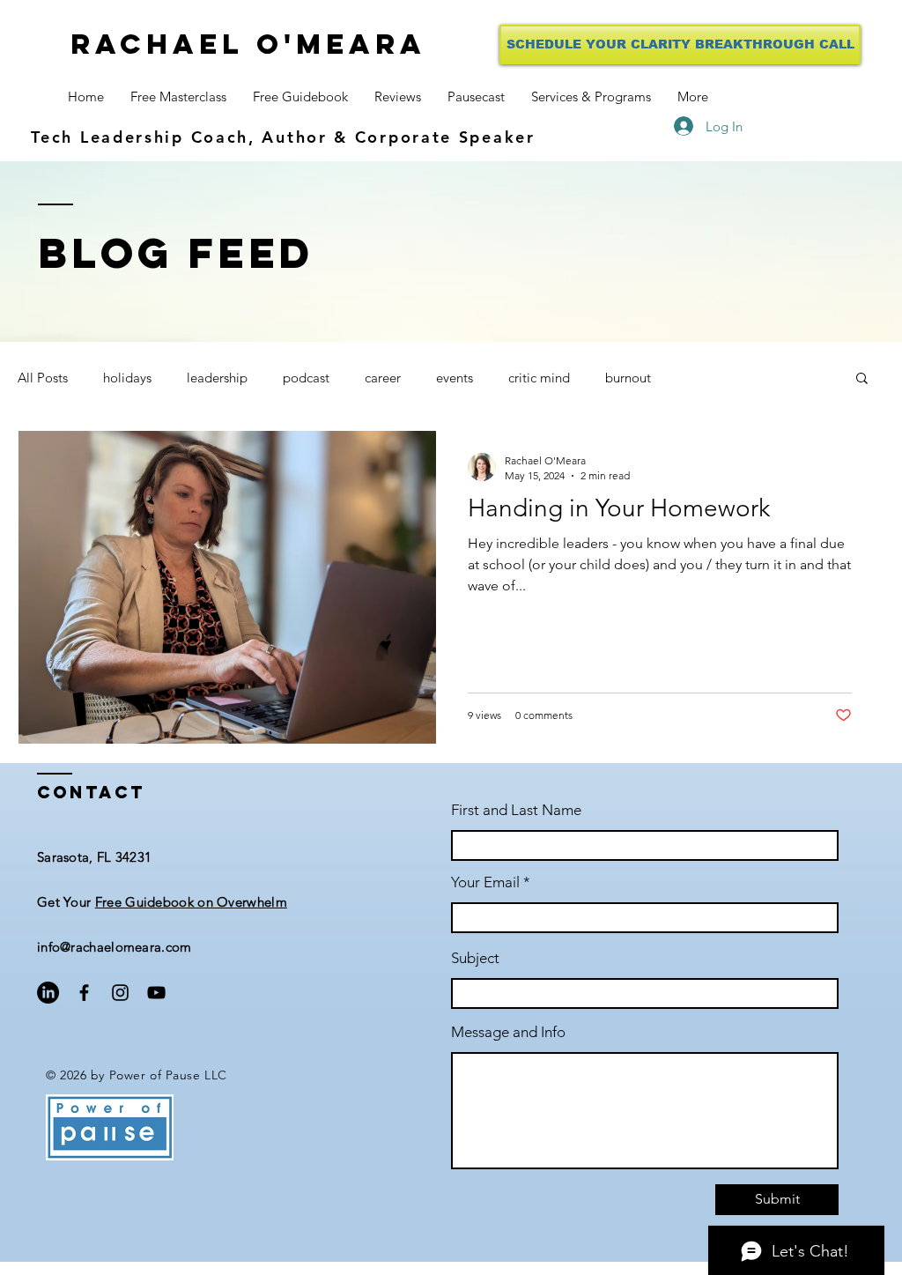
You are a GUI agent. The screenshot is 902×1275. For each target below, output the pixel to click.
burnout (628, 377)
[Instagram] (120, 993)
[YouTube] (156, 993)
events (454, 377)
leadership (217, 377)
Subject (475, 958)
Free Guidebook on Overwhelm (191, 901)
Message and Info (508, 1032)
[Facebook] (84, 993)
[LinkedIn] (48, 993)
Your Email (485, 882)
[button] (862, 379)
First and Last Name (516, 810)
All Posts (43, 377)
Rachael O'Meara (248, 44)
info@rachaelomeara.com (114, 946)
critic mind (539, 377)
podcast (306, 377)
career (383, 377)
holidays (127, 377)
